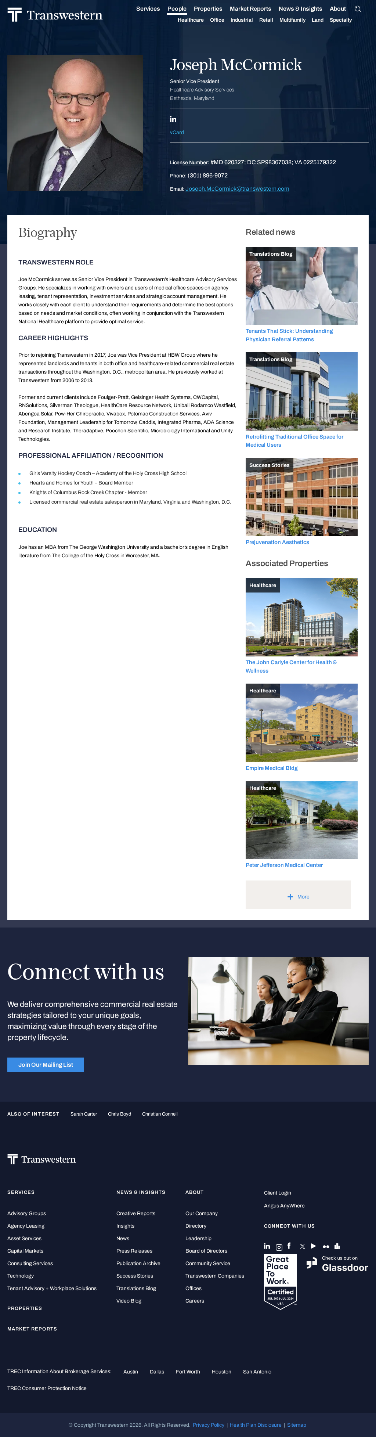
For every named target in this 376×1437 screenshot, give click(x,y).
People (177, 9)
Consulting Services (30, 1263)
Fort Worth (188, 1372)
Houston (221, 1372)
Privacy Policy (208, 1425)
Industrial (242, 20)
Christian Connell (160, 1114)
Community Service (207, 1263)
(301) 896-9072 (208, 175)
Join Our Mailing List (45, 1065)
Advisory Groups (26, 1213)
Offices (193, 1288)
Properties (208, 9)
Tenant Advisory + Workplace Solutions (52, 1288)
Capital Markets (25, 1251)
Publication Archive (138, 1263)
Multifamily (292, 20)
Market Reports (250, 9)
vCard (177, 132)
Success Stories (134, 1276)
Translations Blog (136, 1288)
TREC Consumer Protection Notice (47, 1388)
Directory (195, 1226)
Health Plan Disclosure (256, 1425)
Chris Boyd (119, 1114)
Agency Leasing (25, 1226)
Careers (194, 1301)
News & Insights (300, 9)
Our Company (201, 1213)
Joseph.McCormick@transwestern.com (237, 189)
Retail (266, 20)
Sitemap (296, 1425)
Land (317, 20)
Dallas (157, 1372)
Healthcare (191, 20)
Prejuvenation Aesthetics (277, 542)
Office (217, 20)
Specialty (341, 20)
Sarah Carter (83, 1114)
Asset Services (24, 1238)
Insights (125, 1226)
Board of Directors (206, 1251)
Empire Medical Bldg (272, 768)
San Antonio (257, 1372)
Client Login (277, 1193)
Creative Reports (135, 1213)
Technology (20, 1276)
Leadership (198, 1238)
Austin (130, 1372)
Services (148, 9)
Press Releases (134, 1251)
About (338, 9)
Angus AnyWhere (284, 1206)
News (122, 1238)
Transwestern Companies (214, 1276)
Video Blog (128, 1301)
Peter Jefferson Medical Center (284, 865)
